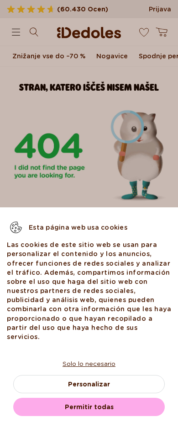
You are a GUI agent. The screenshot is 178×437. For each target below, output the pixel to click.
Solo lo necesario (89, 363)
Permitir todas (89, 407)
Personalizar (89, 384)
